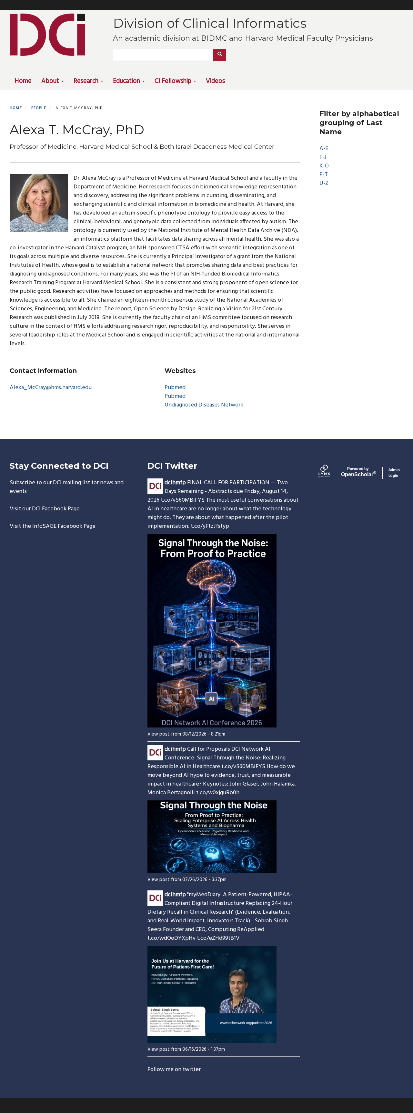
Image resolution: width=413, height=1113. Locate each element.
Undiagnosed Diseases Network (204, 405)
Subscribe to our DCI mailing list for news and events (67, 487)
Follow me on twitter (174, 1069)
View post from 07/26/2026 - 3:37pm (187, 880)
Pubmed (175, 387)
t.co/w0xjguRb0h (217, 792)
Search (219, 55)
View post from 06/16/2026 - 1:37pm (186, 1049)
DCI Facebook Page (56, 509)
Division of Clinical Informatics (210, 23)
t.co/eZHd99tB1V (218, 938)
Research (87, 81)
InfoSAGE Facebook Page (64, 526)
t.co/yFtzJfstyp (210, 526)
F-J (323, 157)
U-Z (323, 183)
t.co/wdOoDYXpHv (171, 938)
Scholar (358, 472)
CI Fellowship (174, 81)
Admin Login (394, 473)
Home (23, 81)
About (51, 81)
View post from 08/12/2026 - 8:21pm (186, 734)
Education (127, 81)
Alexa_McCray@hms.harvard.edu (51, 387)
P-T (323, 174)
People (38, 108)
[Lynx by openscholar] (329, 473)
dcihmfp (175, 482)
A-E (323, 148)
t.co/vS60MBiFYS (183, 500)
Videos (215, 81)
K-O (324, 166)
